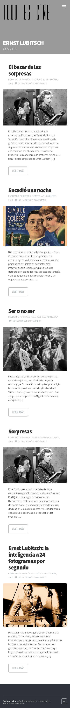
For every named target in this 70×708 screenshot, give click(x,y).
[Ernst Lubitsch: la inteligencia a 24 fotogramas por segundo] (35, 605)
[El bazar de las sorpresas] (35, 107)
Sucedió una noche (29, 190)
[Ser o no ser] (35, 349)
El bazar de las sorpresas (24, 70)
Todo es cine (9, 701)
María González (32, 79)
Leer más (18, 171)
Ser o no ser (21, 311)
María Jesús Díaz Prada (36, 437)
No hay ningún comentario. (33, 83)
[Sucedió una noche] (35, 226)
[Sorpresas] (35, 465)
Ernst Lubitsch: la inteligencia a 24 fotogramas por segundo (28, 557)
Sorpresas (20, 431)
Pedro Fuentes (32, 195)
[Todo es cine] (27, 12)
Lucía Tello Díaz (32, 316)
